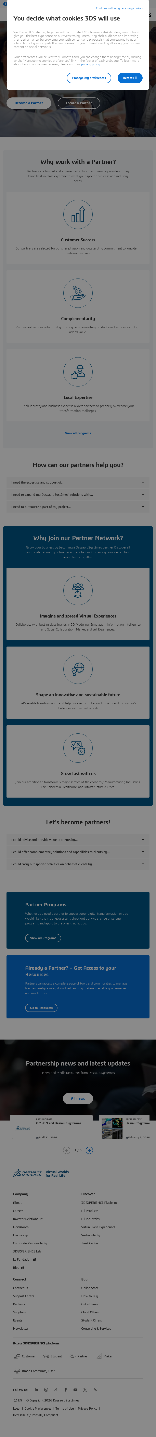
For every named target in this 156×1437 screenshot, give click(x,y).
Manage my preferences (89, 78)
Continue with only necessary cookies (119, 8)
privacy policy (90, 64)
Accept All (130, 78)
